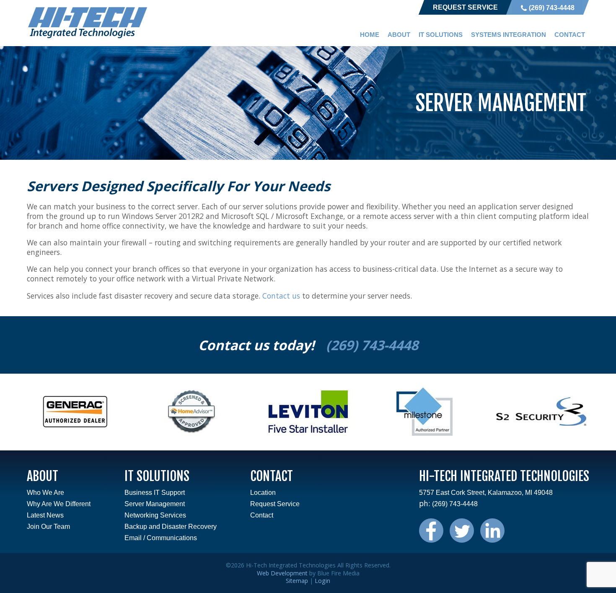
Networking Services (155, 515)
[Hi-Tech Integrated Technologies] (87, 37)
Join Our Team (48, 526)
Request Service (465, 7)
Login (322, 581)
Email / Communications (160, 537)
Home (369, 34)
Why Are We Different (59, 503)
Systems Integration (508, 34)
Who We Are (45, 492)
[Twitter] (465, 538)
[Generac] (75, 438)
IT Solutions (441, 34)
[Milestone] (424, 438)
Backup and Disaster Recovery (170, 526)
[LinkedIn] (492, 538)
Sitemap (297, 581)
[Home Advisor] (191, 438)
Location (263, 492)
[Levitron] (308, 438)
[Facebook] (434, 538)
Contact (569, 34)
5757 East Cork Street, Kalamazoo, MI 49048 (486, 492)
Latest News (45, 515)
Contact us (281, 296)
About (399, 34)
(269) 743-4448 (552, 7)
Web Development (282, 573)
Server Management (154, 503)
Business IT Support (154, 492)
